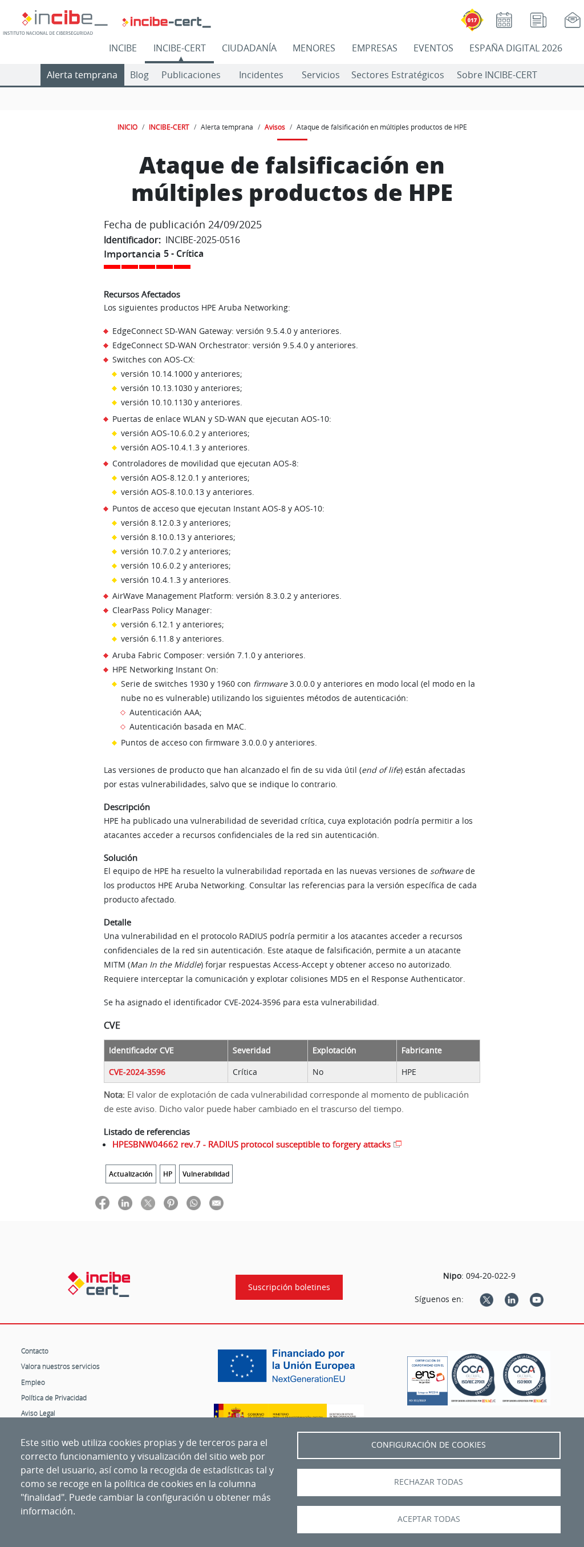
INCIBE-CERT (179, 48)
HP (167, 1174)
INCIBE (123, 48)
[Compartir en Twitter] (148, 1202)
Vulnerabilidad (205, 1174)
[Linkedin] (511, 1299)
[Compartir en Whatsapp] (193, 1202)
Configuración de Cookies (428, 1445)
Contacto (34, 1350)
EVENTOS (433, 48)
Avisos (275, 126)
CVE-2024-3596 (137, 1072)
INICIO (127, 126)
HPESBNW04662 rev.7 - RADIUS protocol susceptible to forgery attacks (251, 1144)
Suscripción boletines (289, 1287)
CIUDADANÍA (249, 48)
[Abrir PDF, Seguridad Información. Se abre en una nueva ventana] (473, 1378)
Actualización (131, 1174)
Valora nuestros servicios (60, 1366)
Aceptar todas (429, 1519)
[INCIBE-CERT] (99, 1284)
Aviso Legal (38, 1412)
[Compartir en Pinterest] (171, 1202)
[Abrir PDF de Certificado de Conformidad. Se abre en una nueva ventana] (427, 1378)
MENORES (314, 48)
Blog (139, 75)
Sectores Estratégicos (397, 75)
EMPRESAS (375, 48)
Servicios (321, 75)
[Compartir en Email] (216, 1202)
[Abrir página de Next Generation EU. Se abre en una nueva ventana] (289, 1370)
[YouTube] (537, 1299)
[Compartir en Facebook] (102, 1202)
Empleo (33, 1382)
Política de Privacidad (54, 1397)
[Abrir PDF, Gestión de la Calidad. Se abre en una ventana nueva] (524, 1378)
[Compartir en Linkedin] (125, 1202)
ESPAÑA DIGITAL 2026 (515, 48)
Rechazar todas (428, 1482)
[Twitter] (486, 1299)
